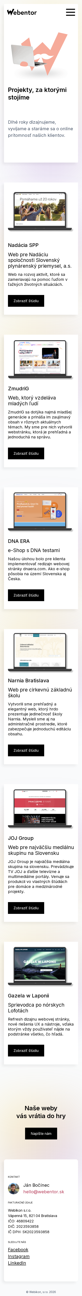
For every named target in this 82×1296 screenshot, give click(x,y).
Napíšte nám (41, 1133)
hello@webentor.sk (43, 1191)
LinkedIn (17, 1262)
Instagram (19, 1256)
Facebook (18, 1249)
